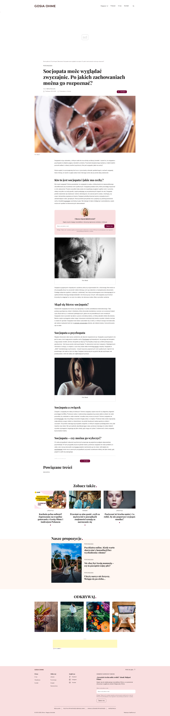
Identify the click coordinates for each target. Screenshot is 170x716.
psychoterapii (58, 449)
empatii (61, 419)
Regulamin (57, 708)
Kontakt (126, 6)
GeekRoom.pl (132, 712)
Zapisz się (109, 226)
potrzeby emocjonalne (80, 323)
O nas (119, 6)
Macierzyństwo (54, 686)
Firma (36, 674)
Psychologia (54, 61)
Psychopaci (85, 339)
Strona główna (46, 61)
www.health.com (62, 458)
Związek (52, 683)
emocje (96, 346)
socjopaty (67, 201)
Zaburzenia (60, 61)
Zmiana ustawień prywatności (96, 708)
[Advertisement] (85, 644)
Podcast (113, 6)
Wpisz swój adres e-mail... (103, 688)
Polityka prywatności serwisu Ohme (74, 708)
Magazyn (104, 6)
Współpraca (37, 679)
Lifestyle (52, 676)
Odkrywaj (53, 674)
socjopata (47, 472)
